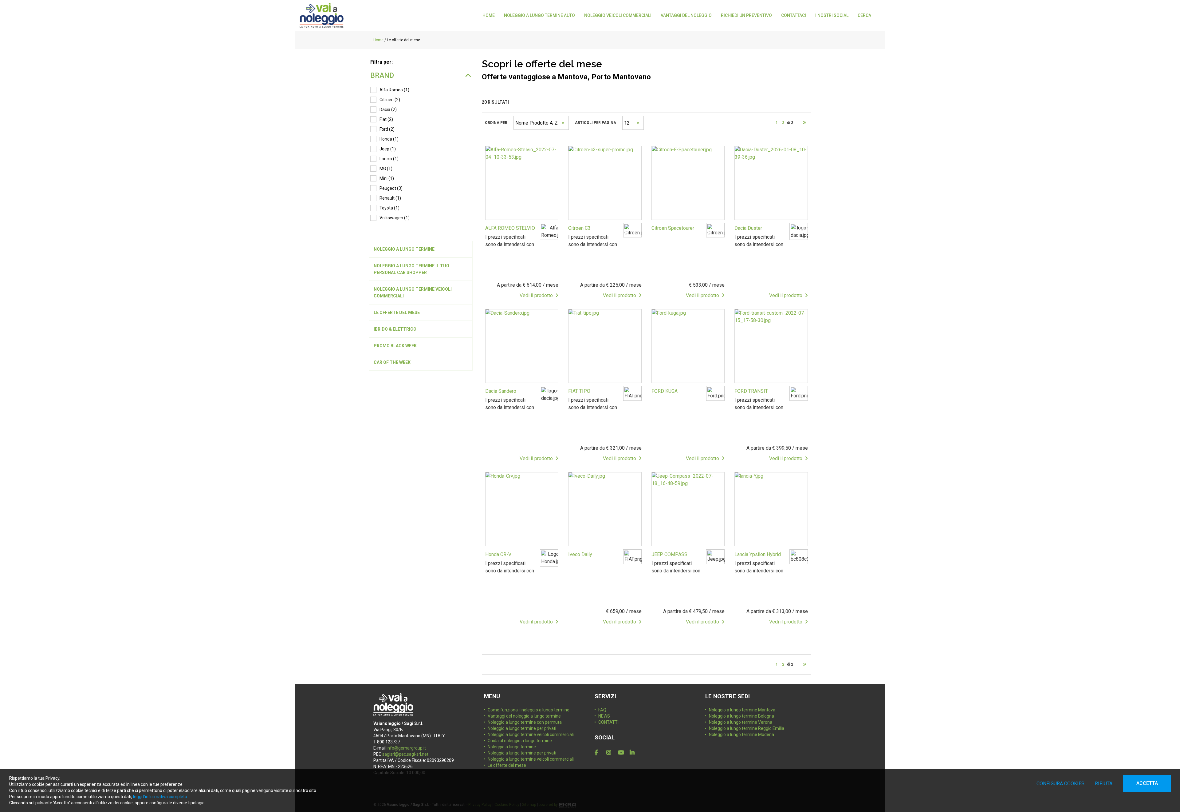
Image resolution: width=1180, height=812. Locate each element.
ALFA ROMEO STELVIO (510, 228)
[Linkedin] (634, 752)
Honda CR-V (498, 554)
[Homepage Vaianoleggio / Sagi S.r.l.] (322, 15)
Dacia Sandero (500, 391)
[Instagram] (611, 752)
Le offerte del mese (507, 765)
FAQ (602, 709)
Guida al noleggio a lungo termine (520, 740)
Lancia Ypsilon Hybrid (757, 554)
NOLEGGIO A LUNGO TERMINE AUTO (539, 15)
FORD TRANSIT (751, 391)
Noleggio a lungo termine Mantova (742, 709)
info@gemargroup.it (406, 748)
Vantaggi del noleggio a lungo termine (524, 716)
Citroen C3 (579, 228)
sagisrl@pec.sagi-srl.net (405, 754)
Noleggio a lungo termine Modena (741, 734)
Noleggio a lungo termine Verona (740, 722)
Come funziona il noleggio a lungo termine (528, 709)
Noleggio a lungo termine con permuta (525, 722)
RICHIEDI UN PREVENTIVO (746, 15)
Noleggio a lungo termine (512, 746)
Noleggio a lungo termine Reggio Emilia (746, 728)
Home (378, 40)
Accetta (1147, 783)
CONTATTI (608, 722)
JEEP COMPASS (669, 554)
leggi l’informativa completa (160, 796)
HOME (488, 15)
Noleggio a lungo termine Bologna (741, 716)
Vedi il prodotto (537, 295)
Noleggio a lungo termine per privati (522, 728)
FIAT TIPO (579, 391)
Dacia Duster (748, 228)
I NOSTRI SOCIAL (831, 15)
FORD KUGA (664, 391)
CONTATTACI (793, 15)
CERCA (864, 15)
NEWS (604, 716)
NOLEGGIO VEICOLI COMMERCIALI (617, 15)
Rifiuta (1103, 783)
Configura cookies (1060, 783)
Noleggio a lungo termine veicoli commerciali (531, 734)
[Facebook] (599, 752)
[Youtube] (622, 752)
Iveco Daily (580, 554)
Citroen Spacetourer (672, 228)
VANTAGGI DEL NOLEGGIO (686, 15)
